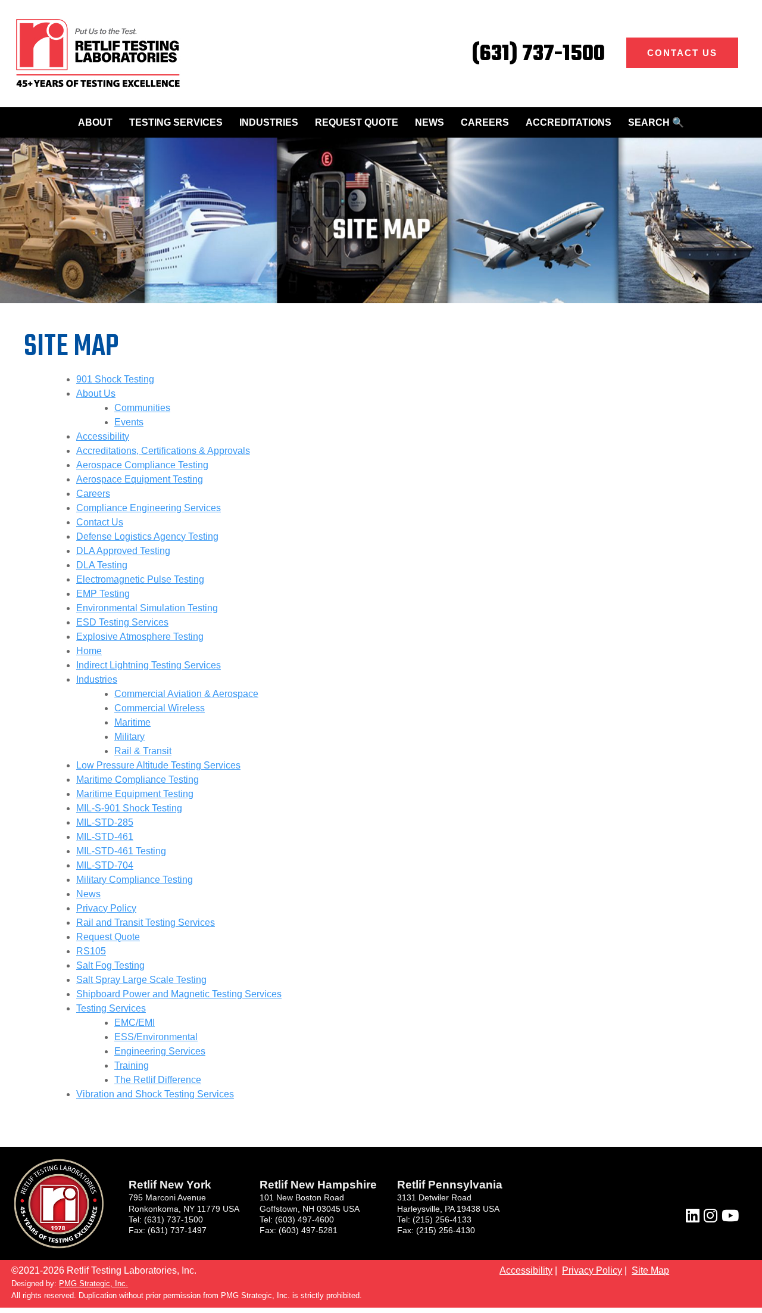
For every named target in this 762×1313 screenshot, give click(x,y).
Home (89, 651)
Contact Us (682, 53)
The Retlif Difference (157, 1080)
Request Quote (356, 122)
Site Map (650, 1270)
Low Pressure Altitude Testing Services (158, 765)
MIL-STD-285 (104, 822)
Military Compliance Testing (134, 880)
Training (131, 1065)
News (429, 122)
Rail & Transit (142, 751)
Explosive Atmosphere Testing (140, 636)
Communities (142, 408)
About (95, 122)
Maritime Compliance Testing (137, 779)
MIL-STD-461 (104, 837)
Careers (485, 122)
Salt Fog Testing (110, 965)
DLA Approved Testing (123, 551)
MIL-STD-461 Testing (121, 851)
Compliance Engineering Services (148, 508)
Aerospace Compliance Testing (142, 465)
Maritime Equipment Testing (134, 794)
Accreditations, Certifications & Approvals (163, 451)
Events (128, 422)
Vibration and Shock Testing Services (155, 1094)
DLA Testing (101, 565)
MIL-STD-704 (104, 865)
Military (129, 737)
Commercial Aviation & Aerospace (186, 694)
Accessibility (102, 436)
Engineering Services (159, 1051)
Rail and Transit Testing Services (145, 922)
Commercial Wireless (159, 708)
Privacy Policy (106, 908)
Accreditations (568, 122)
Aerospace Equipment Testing (139, 479)
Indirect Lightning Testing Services (148, 665)
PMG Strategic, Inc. (93, 1283)
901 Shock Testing (115, 379)
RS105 (91, 951)
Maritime (132, 722)
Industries (268, 122)
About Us (95, 393)
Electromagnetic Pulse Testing (140, 579)
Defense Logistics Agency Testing (147, 536)
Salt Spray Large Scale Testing (141, 980)
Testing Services (176, 122)
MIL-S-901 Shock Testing (129, 808)
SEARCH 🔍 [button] (656, 122)
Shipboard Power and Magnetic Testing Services (179, 994)
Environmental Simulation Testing (147, 608)
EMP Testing (103, 594)
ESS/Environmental (156, 1037)
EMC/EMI (134, 1023)
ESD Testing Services (122, 622)
